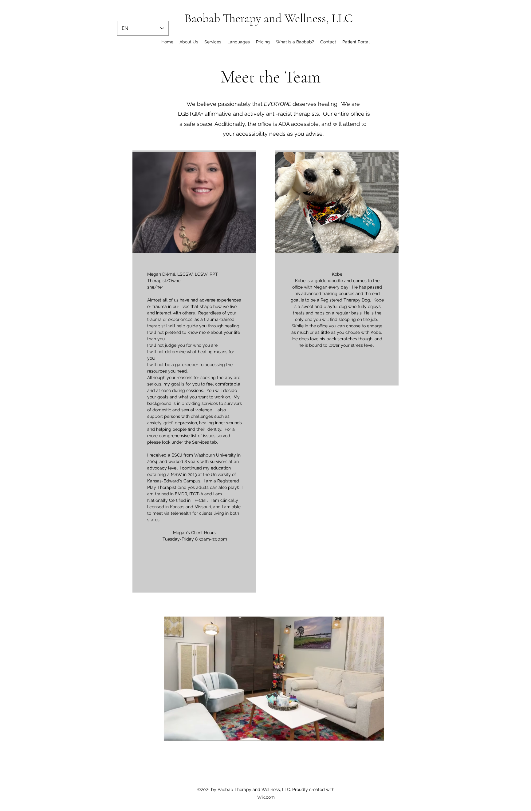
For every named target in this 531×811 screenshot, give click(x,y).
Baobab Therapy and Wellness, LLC (269, 18)
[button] (376, 734)
